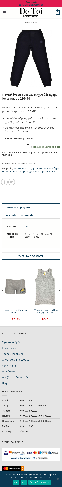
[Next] (59, 295)
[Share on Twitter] (11, 182)
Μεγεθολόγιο (9, 371)
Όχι (23, 482)
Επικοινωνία (9, 348)
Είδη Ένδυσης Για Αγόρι (24, 168)
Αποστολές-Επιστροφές (15, 359)
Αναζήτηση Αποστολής (15, 377)
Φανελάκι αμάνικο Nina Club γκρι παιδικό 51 (46, 311)
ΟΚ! (16, 482)
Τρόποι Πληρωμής (12, 354)
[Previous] (2, 295)
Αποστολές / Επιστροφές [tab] (19, 215)
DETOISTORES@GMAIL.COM (33, 5)
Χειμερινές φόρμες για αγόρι (26, 171)
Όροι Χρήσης (9, 365)
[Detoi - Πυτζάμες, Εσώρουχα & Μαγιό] (31, 12)
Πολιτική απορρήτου (40, 482)
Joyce (27, 226)
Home (27, 22)
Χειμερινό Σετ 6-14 (48, 171)
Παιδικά (39, 168)
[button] (4, 12)
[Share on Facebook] (4, 182)
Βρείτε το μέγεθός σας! (46, 146)
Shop (35, 22)
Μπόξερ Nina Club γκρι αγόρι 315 (16, 311)
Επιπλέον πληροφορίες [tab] (18, 207)
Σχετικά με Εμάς (11, 342)
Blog (4, 383)
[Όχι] (58, 479)
